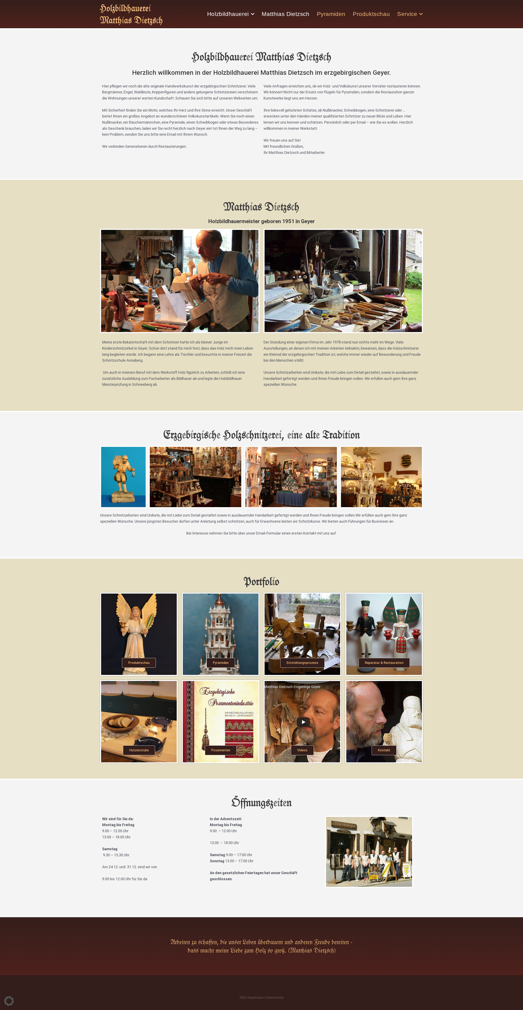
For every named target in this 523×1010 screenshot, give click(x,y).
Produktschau (371, 14)
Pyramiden (331, 14)
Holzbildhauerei (228, 14)
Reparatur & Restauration (384, 663)
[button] (9, 1001)
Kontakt (384, 750)
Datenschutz (275, 997)
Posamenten (220, 750)
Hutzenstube (139, 750)
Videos (302, 750)
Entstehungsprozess (302, 663)
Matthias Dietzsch (285, 14)
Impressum (256, 997)
